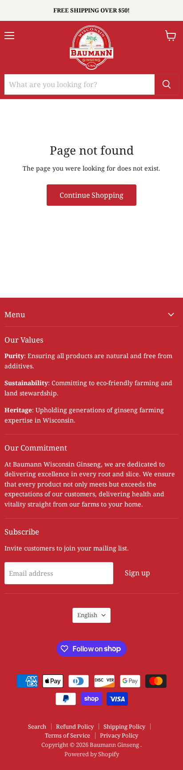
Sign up (137, 573)
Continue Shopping (91, 195)
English (87, 615)
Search (37, 726)
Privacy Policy (119, 735)
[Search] (167, 84)
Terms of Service (67, 735)
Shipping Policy (124, 726)
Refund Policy (75, 726)
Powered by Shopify (91, 754)
